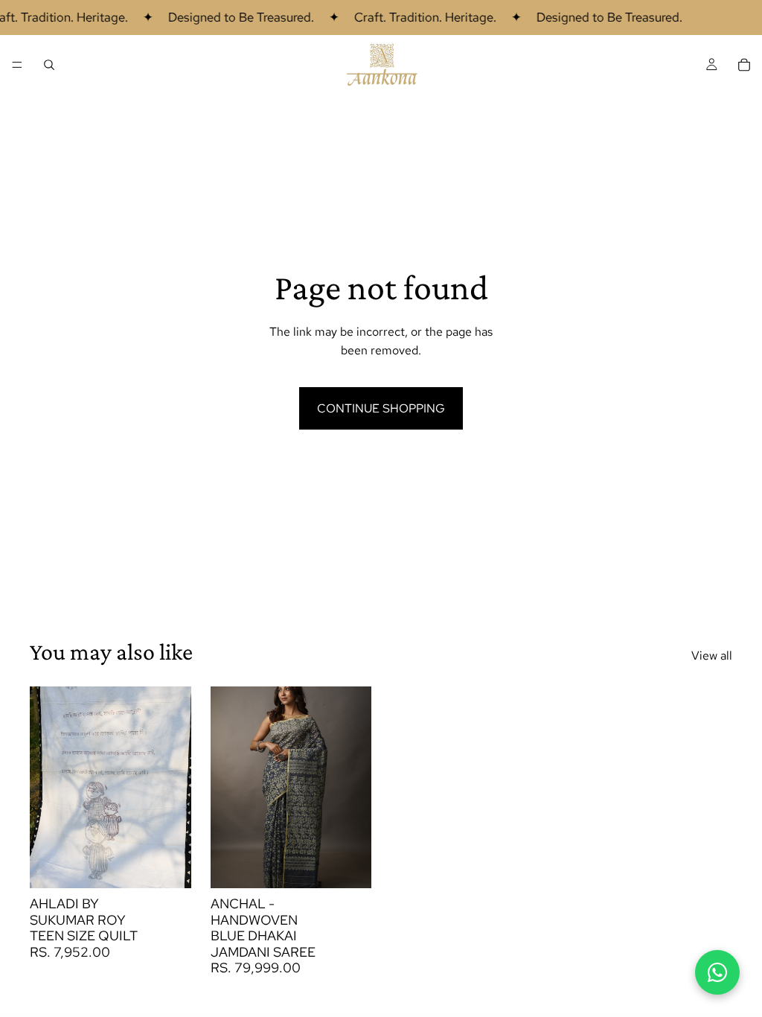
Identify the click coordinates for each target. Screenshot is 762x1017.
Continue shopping (381, 408)
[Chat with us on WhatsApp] (717, 972)
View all (711, 655)
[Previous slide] (46, 787)
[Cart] (744, 64)
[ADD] (168, 865)
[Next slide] (175, 787)
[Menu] (17, 65)
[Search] (49, 64)
